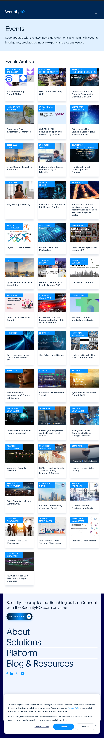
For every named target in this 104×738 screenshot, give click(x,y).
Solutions (23, 642)
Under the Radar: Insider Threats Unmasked (19, 431)
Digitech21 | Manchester (19, 247)
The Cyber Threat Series (51, 355)
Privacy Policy (73, 708)
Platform (21, 653)
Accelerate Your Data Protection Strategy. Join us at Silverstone (51, 320)
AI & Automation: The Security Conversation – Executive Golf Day (84, 94)
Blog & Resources (39, 663)
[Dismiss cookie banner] (95, 699)
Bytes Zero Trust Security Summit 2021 (84, 394)
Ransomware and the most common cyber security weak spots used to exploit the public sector (84, 209)
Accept (64, 726)
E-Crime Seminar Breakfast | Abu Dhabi (82, 507)
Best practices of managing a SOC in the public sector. (18, 395)
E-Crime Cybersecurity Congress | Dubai (50, 507)
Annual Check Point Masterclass (49, 248)
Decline (85, 726)
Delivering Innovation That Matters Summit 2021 (18, 358)
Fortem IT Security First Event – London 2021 (51, 283)
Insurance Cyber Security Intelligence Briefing (52, 205)
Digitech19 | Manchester (84, 540)
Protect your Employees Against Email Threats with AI (51, 433)
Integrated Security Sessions (16, 469)
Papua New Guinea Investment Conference (19, 130)
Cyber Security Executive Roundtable (19, 168)
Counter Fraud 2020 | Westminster (17, 542)
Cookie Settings (42, 726)
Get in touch (16, 616)
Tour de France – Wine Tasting (83, 469)
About (18, 632)
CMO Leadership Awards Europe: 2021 (84, 248)
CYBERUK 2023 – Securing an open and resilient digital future (50, 132)
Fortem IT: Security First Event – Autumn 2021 (83, 356)
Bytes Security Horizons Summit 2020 (19, 502)
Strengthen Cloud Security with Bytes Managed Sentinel (81, 433)
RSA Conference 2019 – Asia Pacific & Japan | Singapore (18, 578)
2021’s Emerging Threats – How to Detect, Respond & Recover (51, 471)
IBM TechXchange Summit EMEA (16, 92)
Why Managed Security (18, 204)
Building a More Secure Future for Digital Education (51, 169)
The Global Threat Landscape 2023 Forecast (81, 169)
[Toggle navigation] (96, 12)
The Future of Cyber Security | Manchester (50, 542)
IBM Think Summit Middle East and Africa (83, 318)
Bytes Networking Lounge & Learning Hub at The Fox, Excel (83, 132)
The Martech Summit (82, 282)
